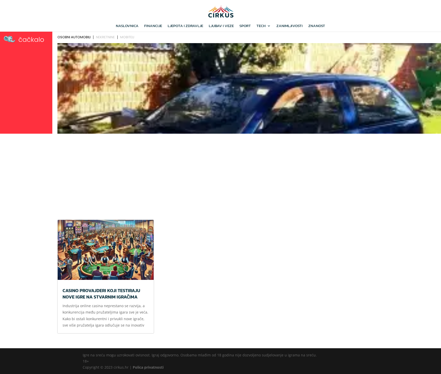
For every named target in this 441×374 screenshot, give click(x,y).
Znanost (316, 26)
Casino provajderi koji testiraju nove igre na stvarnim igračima (101, 293)
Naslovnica (127, 26)
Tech (261, 26)
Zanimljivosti (289, 26)
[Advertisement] (220, 173)
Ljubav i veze (221, 26)
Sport (245, 26)
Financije (153, 26)
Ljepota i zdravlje (185, 26)
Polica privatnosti (148, 367)
